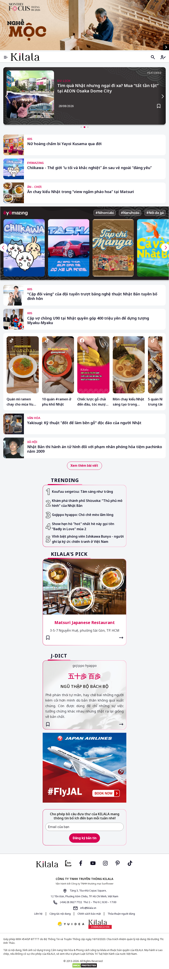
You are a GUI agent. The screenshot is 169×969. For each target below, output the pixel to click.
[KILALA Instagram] (105, 862)
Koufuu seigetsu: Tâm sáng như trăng (82, 491)
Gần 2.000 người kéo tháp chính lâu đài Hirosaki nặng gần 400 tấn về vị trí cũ (106, 88)
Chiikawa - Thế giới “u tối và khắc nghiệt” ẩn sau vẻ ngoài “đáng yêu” (89, 167)
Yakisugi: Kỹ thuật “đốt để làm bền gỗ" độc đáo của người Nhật (84, 422)
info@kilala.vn (88, 908)
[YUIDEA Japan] (71, 924)
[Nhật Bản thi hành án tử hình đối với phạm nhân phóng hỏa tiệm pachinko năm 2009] (13, 448)
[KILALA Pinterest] (118, 862)
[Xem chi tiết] (121, 637)
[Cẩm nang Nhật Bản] (47, 864)
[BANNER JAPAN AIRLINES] (84, 768)
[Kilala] (25, 57)
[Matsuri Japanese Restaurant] (84, 587)
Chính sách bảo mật (89, 913)
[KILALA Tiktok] (130, 862)
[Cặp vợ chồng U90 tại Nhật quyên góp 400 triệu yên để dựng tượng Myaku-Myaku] (13, 319)
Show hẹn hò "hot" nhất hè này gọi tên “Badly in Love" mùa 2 (83, 526)
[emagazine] (16, 212)
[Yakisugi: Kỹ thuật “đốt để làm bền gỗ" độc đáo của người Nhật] (13, 424)
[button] (81, 127)
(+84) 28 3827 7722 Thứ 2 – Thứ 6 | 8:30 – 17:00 (87, 902)
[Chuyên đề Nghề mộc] (84, 25)
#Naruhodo (130, 212)
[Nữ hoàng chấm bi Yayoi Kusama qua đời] (13, 145)
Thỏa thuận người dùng (121, 913)
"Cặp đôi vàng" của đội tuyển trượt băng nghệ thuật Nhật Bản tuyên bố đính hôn (92, 296)
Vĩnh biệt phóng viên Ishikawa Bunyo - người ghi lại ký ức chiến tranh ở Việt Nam (88, 539)
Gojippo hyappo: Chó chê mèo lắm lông (82, 514)
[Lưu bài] (158, 106)
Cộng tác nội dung (60, 913)
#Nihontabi (104, 212)
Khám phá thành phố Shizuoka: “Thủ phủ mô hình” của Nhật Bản (87, 503)
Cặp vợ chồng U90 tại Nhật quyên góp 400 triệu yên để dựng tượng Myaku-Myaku (88, 320)
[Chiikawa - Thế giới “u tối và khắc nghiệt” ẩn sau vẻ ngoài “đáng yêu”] (13, 169)
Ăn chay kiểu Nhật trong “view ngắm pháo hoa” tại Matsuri (80, 191)
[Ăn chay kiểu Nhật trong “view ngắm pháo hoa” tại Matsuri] (13, 193)
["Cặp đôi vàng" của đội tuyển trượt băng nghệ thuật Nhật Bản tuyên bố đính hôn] (13, 295)
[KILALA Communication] (100, 924)
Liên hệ (38, 913)
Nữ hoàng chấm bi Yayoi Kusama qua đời (64, 143)
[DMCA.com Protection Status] (84, 965)
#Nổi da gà (155, 212)
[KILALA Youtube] (93, 862)
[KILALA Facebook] (68, 862)
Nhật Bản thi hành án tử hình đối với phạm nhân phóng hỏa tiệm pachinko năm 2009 (94, 449)
